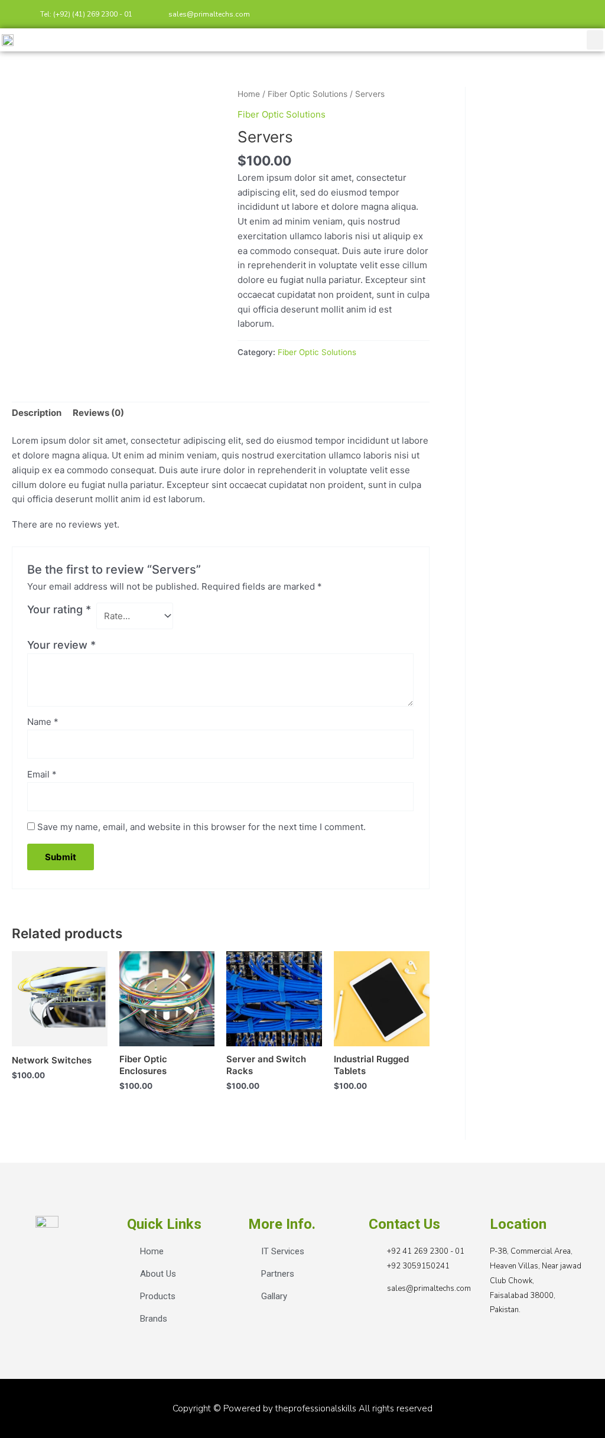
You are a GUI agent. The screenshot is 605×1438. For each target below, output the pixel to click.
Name (42, 721)
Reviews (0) (98, 412)
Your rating (59, 609)
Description (36, 412)
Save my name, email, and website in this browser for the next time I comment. (201, 826)
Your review (61, 645)
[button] (595, 40)
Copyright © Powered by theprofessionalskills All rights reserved (302, 1408)
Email (42, 774)
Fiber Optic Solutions (307, 94)
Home (249, 94)
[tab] (36, 413)
